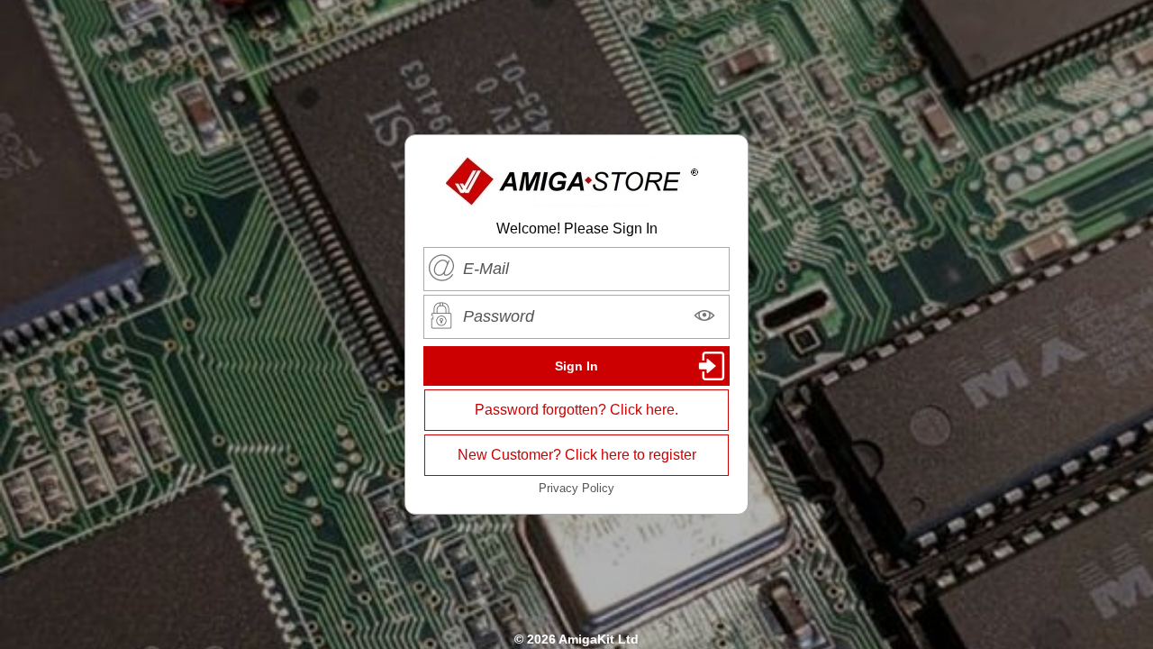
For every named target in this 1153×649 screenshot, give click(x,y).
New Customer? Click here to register (577, 454)
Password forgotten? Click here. (576, 409)
